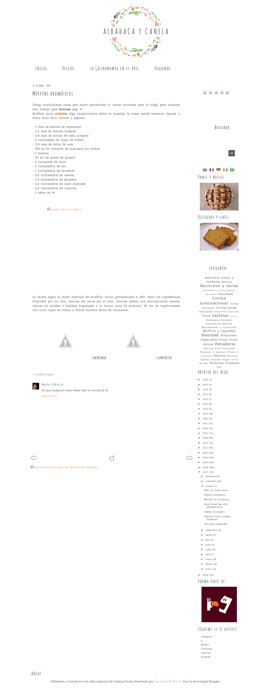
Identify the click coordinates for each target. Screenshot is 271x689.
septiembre (212, 530)
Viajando (163, 68)
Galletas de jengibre (214, 512)
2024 (206, 389)
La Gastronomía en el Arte (114, 68)
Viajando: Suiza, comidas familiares (217, 518)
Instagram (206, 636)
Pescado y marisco (213, 351)
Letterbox (206, 653)
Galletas (220, 315)
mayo (209, 549)
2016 (206, 428)
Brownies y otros (215, 290)
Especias (233, 311)
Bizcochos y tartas (219, 285)
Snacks (216, 359)
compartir (164, 357)
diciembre (211, 476)
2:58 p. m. (57, 384)
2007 (206, 472)
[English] (206, 170)
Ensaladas (206, 311)
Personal (229, 348)
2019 (206, 414)
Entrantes (221, 311)
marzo (209, 559)
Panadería (225, 344)
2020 (206, 409)
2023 (206, 394)
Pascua (208, 348)
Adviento (212, 277)
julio (208, 540)
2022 (206, 399)
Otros (223, 339)
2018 (206, 418)
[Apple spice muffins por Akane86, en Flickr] (106, 246)
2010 (206, 457)
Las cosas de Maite (167, 681)
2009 (206, 462)
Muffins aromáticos (214, 495)
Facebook (206, 657)
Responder (49, 396)
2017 (206, 423)
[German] (219, 170)
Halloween (213, 320)
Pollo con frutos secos (215, 490)
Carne (231, 290)
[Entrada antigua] (189, 459)
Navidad (210, 335)
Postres (220, 355)
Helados (226, 320)
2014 (206, 438)
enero (209, 569)
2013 (206, 443)
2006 (206, 575)
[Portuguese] (233, 170)
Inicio (41, 68)
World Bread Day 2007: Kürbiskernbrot (216, 505)
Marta (45, 384)
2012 (206, 447)
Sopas (226, 359)
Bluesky (205, 644)
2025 (206, 384)
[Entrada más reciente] (34, 459)
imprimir (99, 357)
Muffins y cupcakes (219, 331)
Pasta (218, 348)
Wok (219, 367)
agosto (209, 535)
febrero (210, 564)
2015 (206, 433)
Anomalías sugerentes (215, 524)
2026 (206, 379)
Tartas (203, 363)
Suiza (235, 359)
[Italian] (226, 170)
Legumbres (213, 323)
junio (209, 544)
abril (208, 554)
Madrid (227, 323)
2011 (206, 452)
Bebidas (227, 281)
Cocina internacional (214, 300)
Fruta (206, 315)
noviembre (212, 481)
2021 (206, 404)
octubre (210, 486)
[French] (212, 170)
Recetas (68, 68)
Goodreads (206, 648)
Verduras (216, 363)
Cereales (210, 294)
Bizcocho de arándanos (216, 499)
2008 (206, 467)
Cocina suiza (226, 307)
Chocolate (225, 294)
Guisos (233, 316)
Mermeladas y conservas (219, 327)
